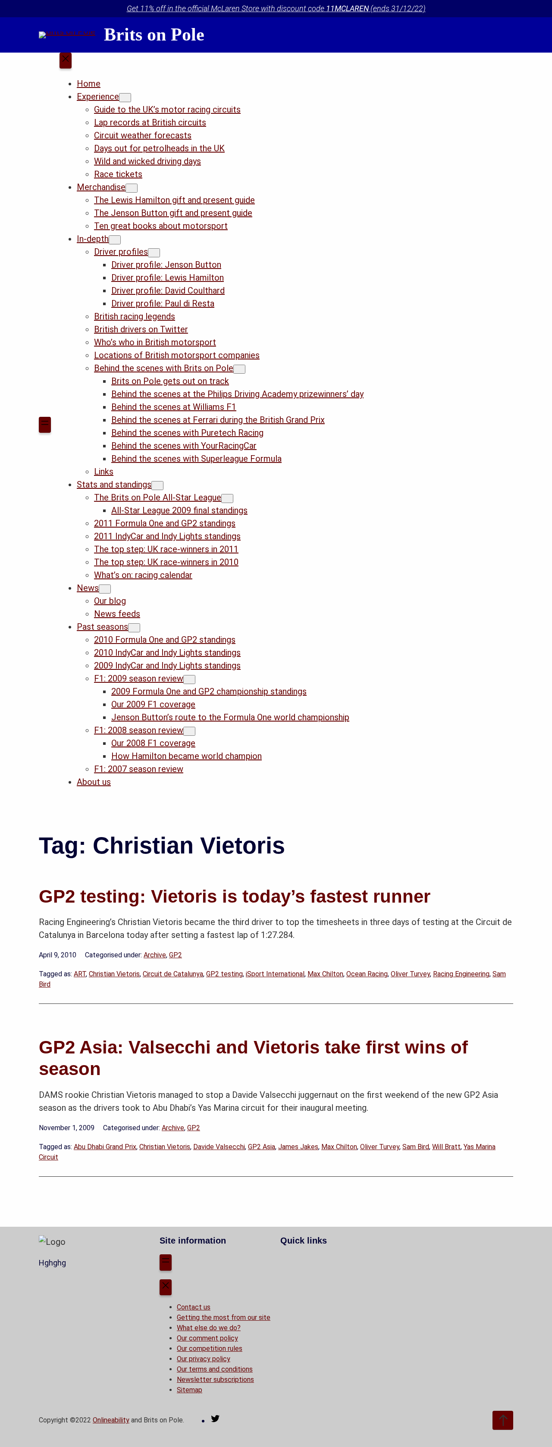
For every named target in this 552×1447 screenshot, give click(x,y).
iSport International (275, 974)
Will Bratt (446, 1147)
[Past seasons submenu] (134, 627)
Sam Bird (415, 1147)
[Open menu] (45, 425)
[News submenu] (105, 589)
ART (80, 974)
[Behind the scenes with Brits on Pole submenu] (239, 369)
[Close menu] (66, 61)
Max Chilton (325, 974)
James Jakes (298, 1147)
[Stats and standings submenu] (157, 485)
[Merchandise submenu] (131, 188)
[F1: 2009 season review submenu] (189, 679)
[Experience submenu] (125, 97)
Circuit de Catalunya (173, 974)
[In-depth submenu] (115, 239)
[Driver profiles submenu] (154, 252)
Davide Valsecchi (219, 1147)
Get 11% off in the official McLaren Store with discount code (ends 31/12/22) (276, 8)
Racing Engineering (461, 974)
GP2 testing (224, 974)
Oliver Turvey (410, 974)
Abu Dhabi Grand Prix (105, 1147)
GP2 (175, 955)
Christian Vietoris (114, 974)
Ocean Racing (367, 974)
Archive (155, 955)
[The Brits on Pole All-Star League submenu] (227, 498)
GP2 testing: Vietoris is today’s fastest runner (234, 896)
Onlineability (111, 1420)
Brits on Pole (154, 34)
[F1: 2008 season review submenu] (189, 731)
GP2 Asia (261, 1147)
